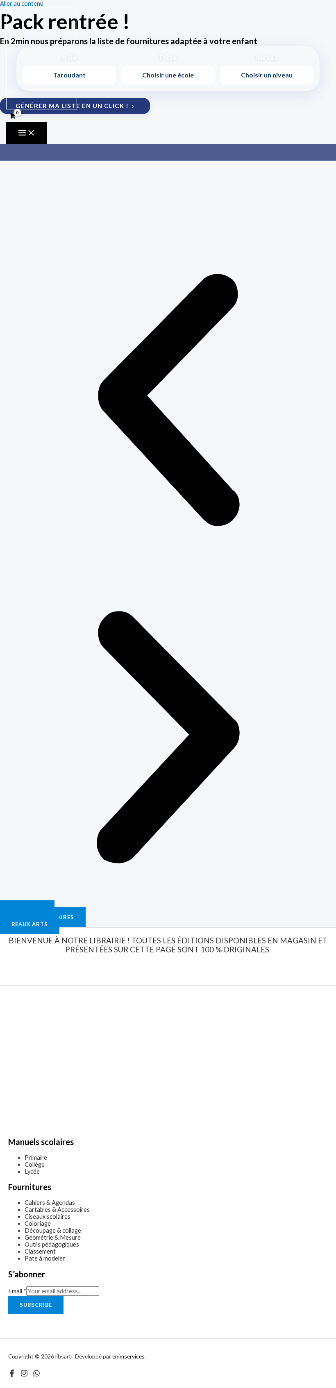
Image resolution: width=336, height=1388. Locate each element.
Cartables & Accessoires (57, 1209)
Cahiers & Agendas (50, 1202)
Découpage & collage (53, 1230)
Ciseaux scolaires (47, 1216)
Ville (69, 57)
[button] (168, 400)
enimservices (128, 1356)
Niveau (266, 57)
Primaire (36, 1157)
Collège (35, 1164)
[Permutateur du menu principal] (26, 133)
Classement (40, 1251)
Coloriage (38, 1223)
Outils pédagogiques (52, 1244)
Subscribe (36, 1305)
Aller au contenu (21, 3)
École (168, 57)
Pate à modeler (45, 1258)
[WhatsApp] (36, 1374)
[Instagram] (24, 1374)
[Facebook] (12, 1374)
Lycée (32, 1171)
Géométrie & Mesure (53, 1237)
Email (17, 1291)
